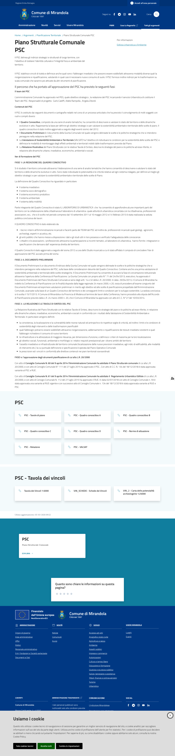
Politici (18, 645)
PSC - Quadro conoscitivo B (136, 415)
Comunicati (57, 636)
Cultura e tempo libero (98, 661)
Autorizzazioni (95, 657)
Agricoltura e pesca (97, 641)
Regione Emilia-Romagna (25, 3)
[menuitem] (27, 25)
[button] (156, 14)
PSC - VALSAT (80, 447)
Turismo (92, 682)
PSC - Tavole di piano (34, 415)
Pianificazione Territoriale (49, 35)
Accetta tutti (46, 746)
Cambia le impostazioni (69, 746)
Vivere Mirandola (134, 625)
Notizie (55, 632)
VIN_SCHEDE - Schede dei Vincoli (90, 490)
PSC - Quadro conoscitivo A (87, 415)
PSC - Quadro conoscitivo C (37, 431)
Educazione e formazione (99, 665)
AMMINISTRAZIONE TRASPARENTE (65, 698)
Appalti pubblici (95, 649)
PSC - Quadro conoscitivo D (87, 431)
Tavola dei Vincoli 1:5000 (36, 490)
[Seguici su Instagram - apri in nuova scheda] (123, 14)
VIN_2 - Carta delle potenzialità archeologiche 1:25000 (138, 492)
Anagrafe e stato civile (98, 636)
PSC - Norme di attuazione (136, 431)
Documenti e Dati (22, 657)
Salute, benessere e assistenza (102, 673)
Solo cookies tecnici (24, 746)
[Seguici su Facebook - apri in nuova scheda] (113, 14)
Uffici (17, 641)
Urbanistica (94, 686)
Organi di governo (22, 632)
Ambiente (93, 645)
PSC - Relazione (32, 447)
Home (18, 35)
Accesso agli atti (96, 632)
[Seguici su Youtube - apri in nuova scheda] (128, 14)
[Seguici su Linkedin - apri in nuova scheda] (133, 14)
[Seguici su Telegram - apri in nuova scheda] (118, 14)
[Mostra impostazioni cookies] (172, 378)
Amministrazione (27, 625)
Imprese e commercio (98, 653)
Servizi (97, 625)
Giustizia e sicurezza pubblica (101, 669)
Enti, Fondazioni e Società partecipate (31, 653)
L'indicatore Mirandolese (99, 705)
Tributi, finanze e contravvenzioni (103, 677)
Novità (59, 625)
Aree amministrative (24, 636)
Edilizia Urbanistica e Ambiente (131, 44)
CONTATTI (19, 698)
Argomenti (28, 35)
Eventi (128, 636)
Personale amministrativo (26, 649)
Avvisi (54, 641)
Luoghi (129, 632)
